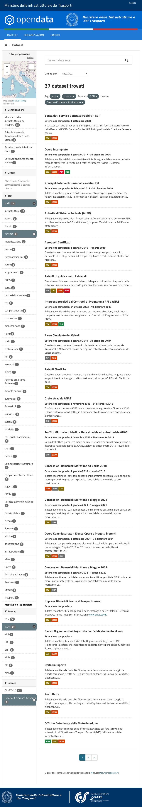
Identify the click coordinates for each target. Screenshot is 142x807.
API (92, 772)
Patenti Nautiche (55, 369)
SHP (47, 421)
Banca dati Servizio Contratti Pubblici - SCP (72, 115)
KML (61, 556)
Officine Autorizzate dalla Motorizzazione (71, 723)
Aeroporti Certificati (57, 242)
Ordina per (51, 73)
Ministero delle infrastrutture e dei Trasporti (38, 5)
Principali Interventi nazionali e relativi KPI (72, 183)
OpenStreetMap (19, 100)
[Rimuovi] (58, 96)
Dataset (12, 35)
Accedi (132, 3)
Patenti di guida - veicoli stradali (66, 276)
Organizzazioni (34, 35)
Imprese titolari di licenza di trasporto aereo (73, 601)
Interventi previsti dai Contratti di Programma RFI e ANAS (82, 301)
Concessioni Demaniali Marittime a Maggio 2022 (76, 567)
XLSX (48, 741)
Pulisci (30, 57)
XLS (67, 171)
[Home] (6, 45)
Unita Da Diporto (55, 665)
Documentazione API (108, 772)
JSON (54, 138)
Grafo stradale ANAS (58, 398)
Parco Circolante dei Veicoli (62, 335)
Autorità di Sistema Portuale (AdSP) (68, 213)
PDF (61, 171)
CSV (47, 138)
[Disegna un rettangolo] (31, 66)
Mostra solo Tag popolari (18, 604)
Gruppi (55, 35)
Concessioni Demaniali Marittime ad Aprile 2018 (76, 466)
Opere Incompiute (56, 149)
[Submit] (127, 60)
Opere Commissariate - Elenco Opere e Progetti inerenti (80, 533)
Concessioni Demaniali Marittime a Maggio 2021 (76, 499)
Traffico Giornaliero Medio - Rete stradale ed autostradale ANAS (86, 432)
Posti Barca (52, 694)
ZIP (47, 290)
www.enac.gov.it (97, 614)
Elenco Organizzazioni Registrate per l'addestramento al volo (84, 631)
